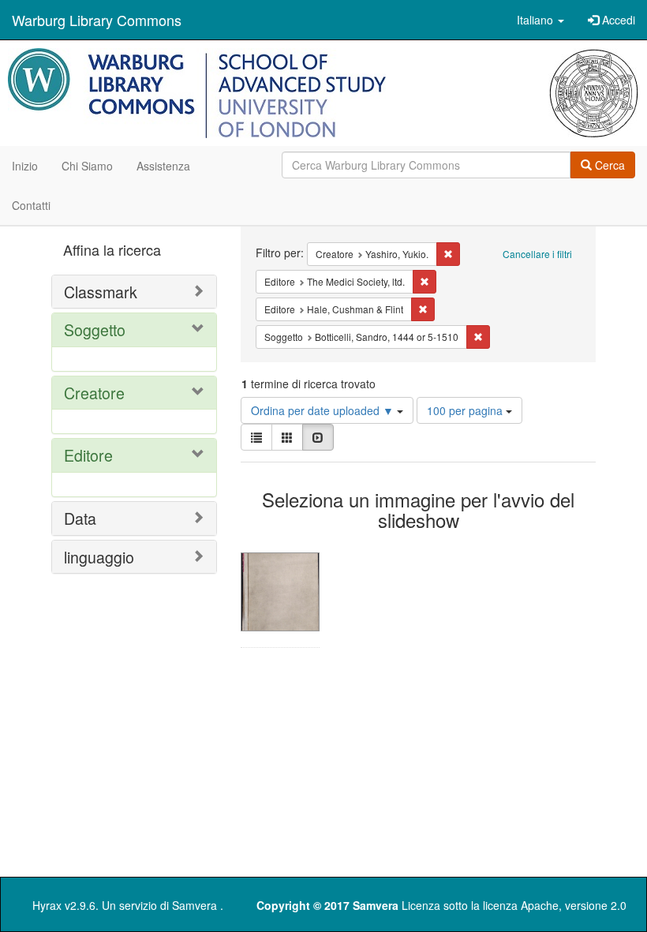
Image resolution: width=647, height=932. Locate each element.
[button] (540, 19)
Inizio (25, 166)
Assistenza (163, 166)
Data (80, 518)
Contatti (31, 205)
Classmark (100, 291)
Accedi (617, 20)
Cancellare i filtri (537, 253)
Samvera (194, 905)
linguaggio (99, 556)
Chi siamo (87, 166)
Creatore (94, 392)
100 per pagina (466, 410)
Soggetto (94, 329)
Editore (88, 455)
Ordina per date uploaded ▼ (324, 410)
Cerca (608, 165)
